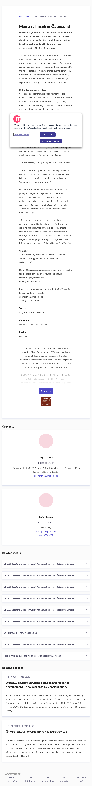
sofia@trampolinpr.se (46, 531)
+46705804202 (46, 535)
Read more (46, 391)
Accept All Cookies (50, 141)
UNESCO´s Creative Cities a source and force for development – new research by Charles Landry (37, 684)
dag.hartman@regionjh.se (46, 475)
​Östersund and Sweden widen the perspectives (36, 732)
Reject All (47, 135)
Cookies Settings (21, 134)
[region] (46, 130)
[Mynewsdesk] (12, 773)
